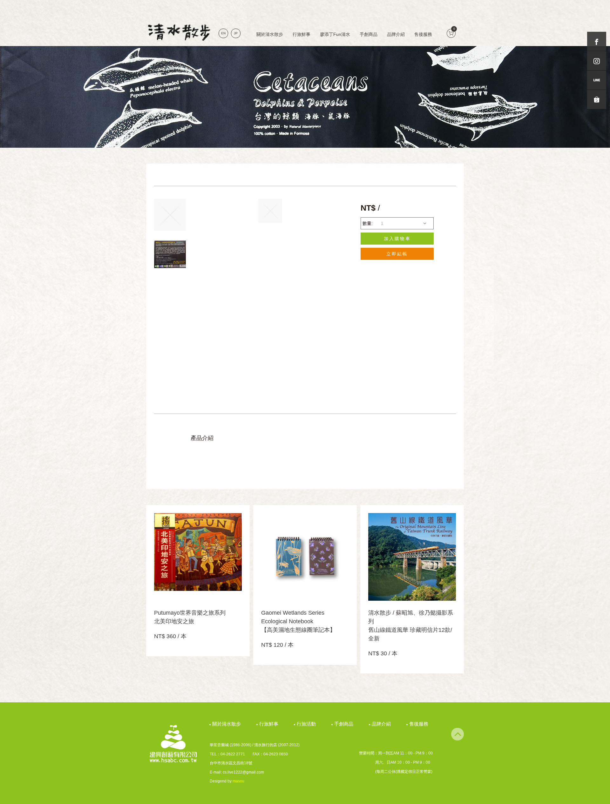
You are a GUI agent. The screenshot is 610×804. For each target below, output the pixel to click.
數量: (368, 223)
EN (223, 33)
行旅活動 (307, 723)
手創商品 (368, 34)
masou (238, 781)
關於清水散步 (269, 34)
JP (236, 33)
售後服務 (423, 34)
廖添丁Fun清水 (335, 34)
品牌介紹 (396, 34)
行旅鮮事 (301, 34)
